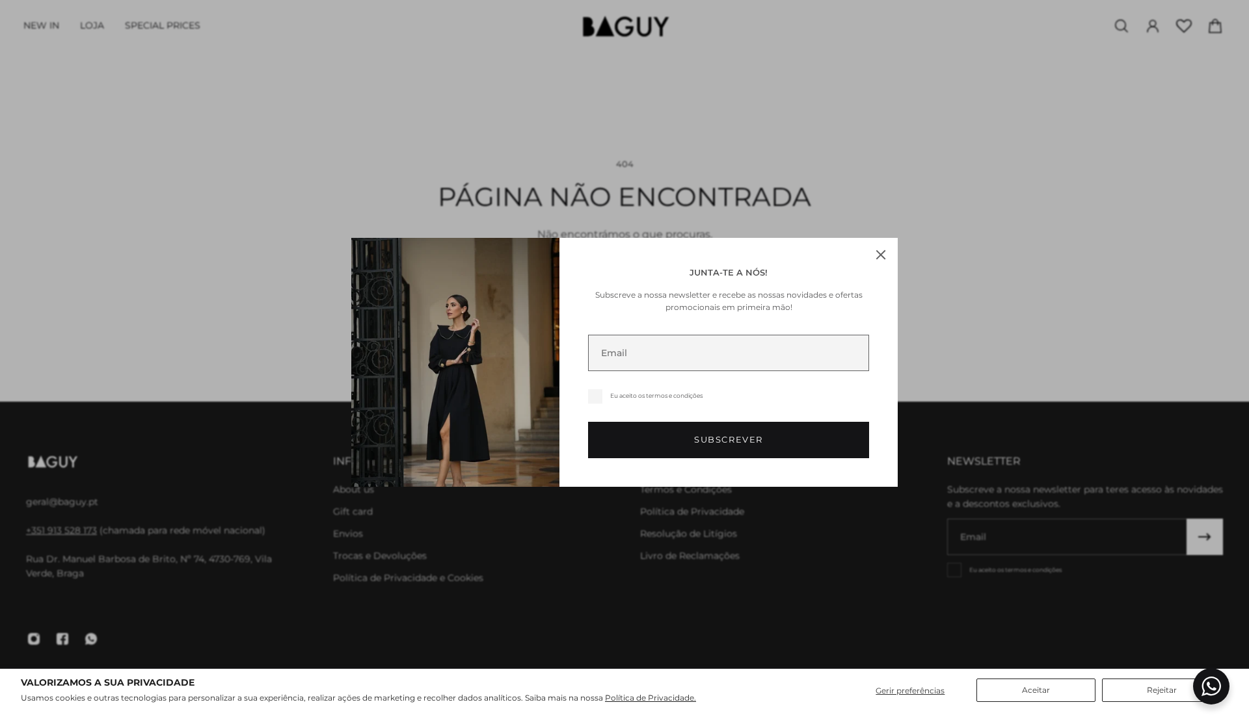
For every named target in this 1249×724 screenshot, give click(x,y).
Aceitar (1036, 690)
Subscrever (728, 440)
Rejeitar (1162, 690)
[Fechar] (881, 254)
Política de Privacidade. (650, 698)
